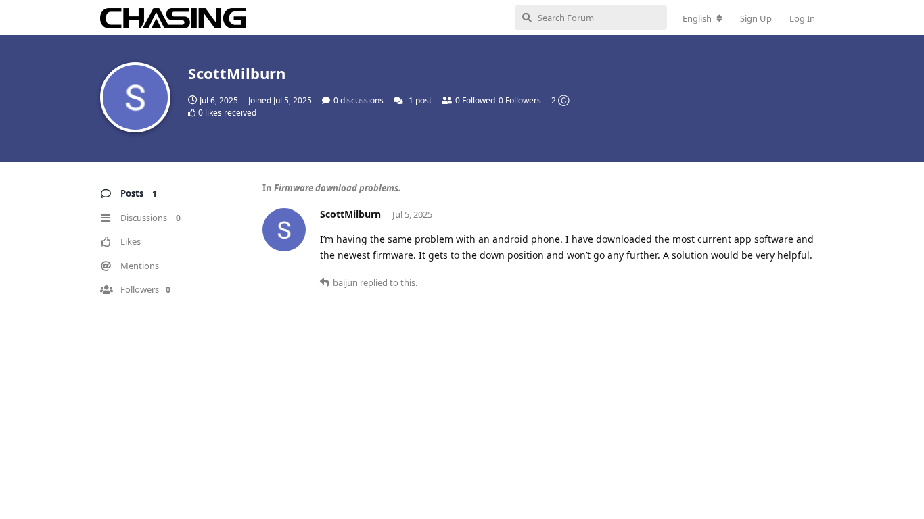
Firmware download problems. (337, 188)
